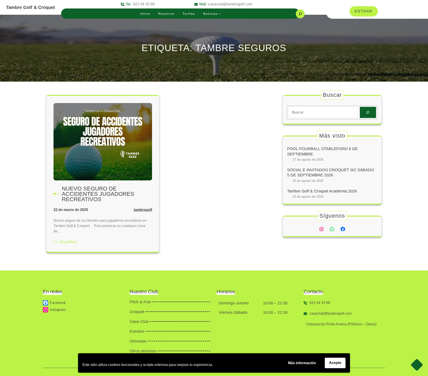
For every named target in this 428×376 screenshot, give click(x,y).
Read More (69, 242)
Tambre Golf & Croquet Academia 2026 (322, 191)
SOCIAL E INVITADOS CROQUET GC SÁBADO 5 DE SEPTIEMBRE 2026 (330, 172)
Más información (302, 363)
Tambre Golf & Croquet (30, 7)
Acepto (335, 363)
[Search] (368, 112)
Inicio (145, 13)
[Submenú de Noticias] (219, 13)
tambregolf (143, 210)
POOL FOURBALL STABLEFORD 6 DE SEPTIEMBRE (322, 151)
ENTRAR (363, 11)
